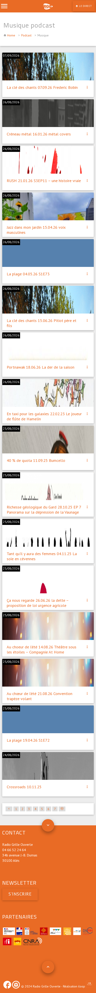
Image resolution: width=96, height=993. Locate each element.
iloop (82, 986)
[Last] (62, 808)
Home (11, 35)
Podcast (26, 35)
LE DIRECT (85, 6)
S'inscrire (19, 894)
